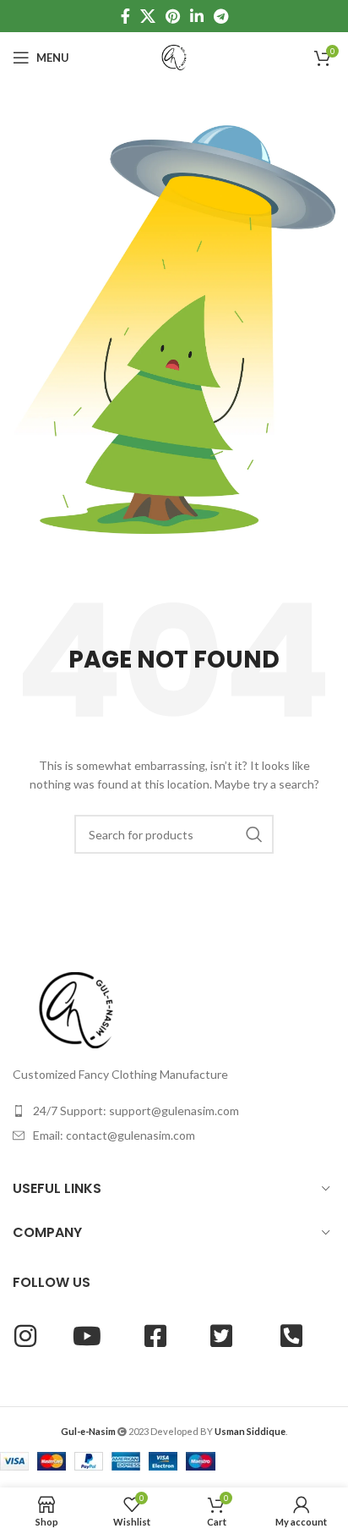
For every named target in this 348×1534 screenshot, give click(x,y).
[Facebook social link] (125, 16)
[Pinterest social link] (172, 16)
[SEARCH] (254, 834)
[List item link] (174, 1111)
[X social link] (147, 16)
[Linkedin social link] (197, 16)
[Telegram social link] (221, 16)
